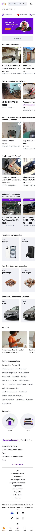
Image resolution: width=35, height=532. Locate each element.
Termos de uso (17, 477)
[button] (17, 4)
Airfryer (4, 384)
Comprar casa (20, 399)
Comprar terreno (7, 403)
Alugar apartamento (8, 399)
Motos (4, 453)
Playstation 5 (12, 384)
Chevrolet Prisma (23, 373)
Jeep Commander (21, 369)
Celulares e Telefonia (9, 446)
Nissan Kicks (15, 376)
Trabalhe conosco (17, 489)
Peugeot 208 (16, 365)
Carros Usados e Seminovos (12, 450)
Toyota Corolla (6, 376)
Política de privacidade (17, 479)
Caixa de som (21, 384)
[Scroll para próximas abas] (31, 440)
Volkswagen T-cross (8, 369)
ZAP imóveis (17, 495)
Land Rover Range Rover (9, 373)
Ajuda (17, 470)
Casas (4, 460)
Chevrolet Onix (6, 365)
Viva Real (17, 498)
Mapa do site (17, 486)
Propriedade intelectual (17, 483)
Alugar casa (29, 399)
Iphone (15, 380)
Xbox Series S (23, 392)
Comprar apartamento (15, 396)
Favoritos (23, 15)
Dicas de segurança (17, 473)
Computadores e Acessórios (12, 456)
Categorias (8, 15)
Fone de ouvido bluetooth (9, 392)
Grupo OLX (17, 492)
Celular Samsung (24, 380)
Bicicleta (4, 396)
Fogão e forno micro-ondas (10, 388)
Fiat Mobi (24, 376)
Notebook (30, 384)
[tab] (11, 440)
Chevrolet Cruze (6, 380)
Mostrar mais (19, 464)
